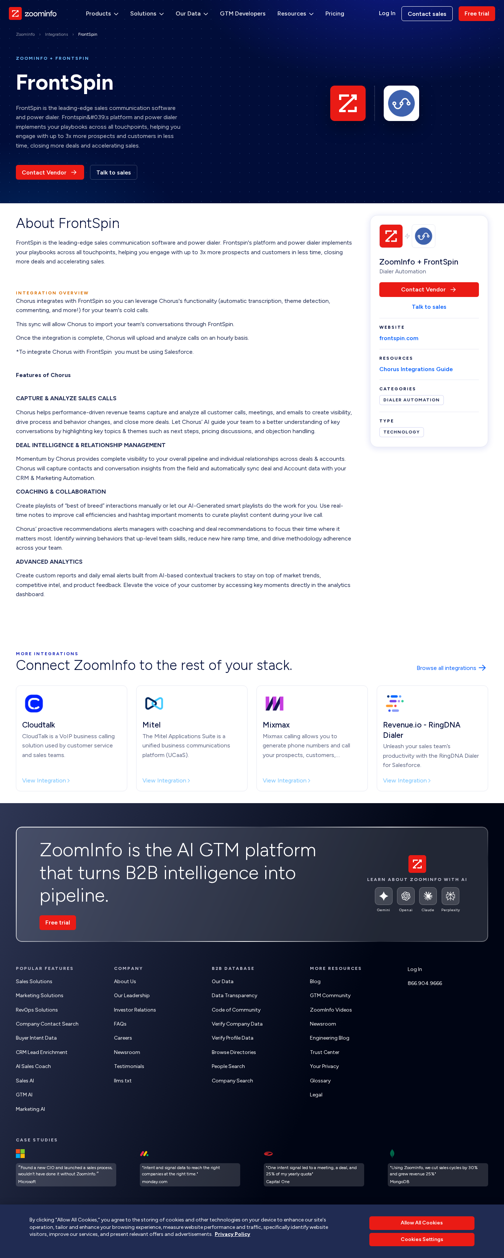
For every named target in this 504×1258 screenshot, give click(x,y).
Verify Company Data (237, 1024)
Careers (123, 1038)
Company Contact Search (47, 1024)
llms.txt (123, 1081)
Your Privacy (324, 1066)
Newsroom (127, 1052)
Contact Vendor (44, 172)
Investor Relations (135, 1010)
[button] (102, 13)
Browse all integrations (446, 667)
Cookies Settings (422, 1239)
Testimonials (129, 1066)
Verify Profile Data (232, 1038)
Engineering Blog (329, 1038)
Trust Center (324, 1052)
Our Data (223, 981)
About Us (125, 981)
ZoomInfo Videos (331, 1010)
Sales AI (25, 1081)
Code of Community (236, 1010)
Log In (387, 13)
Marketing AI (30, 1109)
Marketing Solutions (39, 995)
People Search (228, 1066)
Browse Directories (234, 1052)
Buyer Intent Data (36, 1038)
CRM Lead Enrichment (42, 1052)
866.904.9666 (425, 983)
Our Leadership (132, 995)
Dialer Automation (411, 400)
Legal (316, 1095)
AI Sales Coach (33, 1066)
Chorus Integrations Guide (416, 369)
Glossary (320, 1081)
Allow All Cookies (422, 1223)
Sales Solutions (34, 981)
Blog (315, 981)
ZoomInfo (25, 34)
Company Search (232, 1081)
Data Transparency (234, 995)
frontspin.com (398, 338)
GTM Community (330, 995)
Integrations (56, 34)
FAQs (120, 1024)
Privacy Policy (232, 1234)
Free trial (477, 13)
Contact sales (427, 13)
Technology (401, 432)
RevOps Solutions (37, 1010)
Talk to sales (113, 172)
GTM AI (24, 1095)
